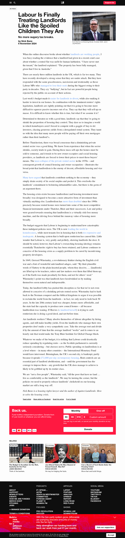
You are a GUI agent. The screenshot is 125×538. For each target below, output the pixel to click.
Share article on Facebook (42, 399)
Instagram (96, 492)
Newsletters (16, 494)
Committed (42, 496)
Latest (66, 490)
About (12, 490)
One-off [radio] (100, 410)
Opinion (67, 496)
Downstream (70, 513)
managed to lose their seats (54, 85)
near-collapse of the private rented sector (55, 160)
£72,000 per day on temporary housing (60, 357)
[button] (11, 2)
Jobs (11, 505)
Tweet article (27, 399)
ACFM (39, 492)
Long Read (68, 501)
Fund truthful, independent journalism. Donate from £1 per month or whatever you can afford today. (33, 416)
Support (13, 492)
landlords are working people (85, 54)
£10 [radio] (79, 417)
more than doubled (72, 201)
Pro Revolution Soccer (44, 512)
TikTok (94, 496)
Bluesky (95, 499)
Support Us (109, 3)
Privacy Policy (63, 536)
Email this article (58, 399)
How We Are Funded (19, 499)
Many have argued (32, 177)
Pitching (13, 503)
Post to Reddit (71, 399)
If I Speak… (42, 490)
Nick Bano (26, 41)
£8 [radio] (72, 417)
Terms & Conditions (19, 513)
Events (13, 496)
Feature (67, 492)
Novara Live (69, 511)
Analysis (67, 494)
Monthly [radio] (75, 410)
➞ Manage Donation (19, 509)
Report (67, 499)
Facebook (96, 501)
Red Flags (68, 503)
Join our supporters (105, 527)
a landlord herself (67, 309)
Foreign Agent (44, 499)
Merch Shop (15, 501)
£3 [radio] (66, 417)
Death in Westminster (47, 494)
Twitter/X (96, 494)
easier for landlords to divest (64, 98)
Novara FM (41, 503)
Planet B (41, 501)
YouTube (95, 490)
